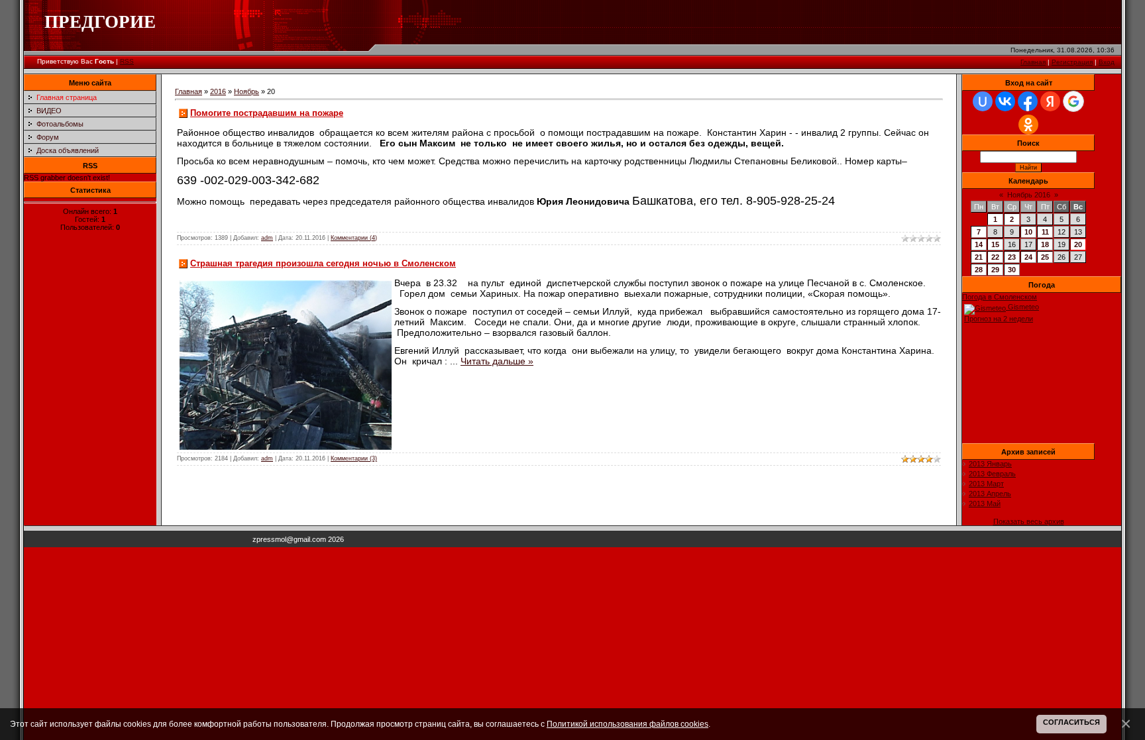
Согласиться (1071, 722)
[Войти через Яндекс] (1050, 101)
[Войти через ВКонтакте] (1005, 101)
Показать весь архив (1028, 521)
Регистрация (1072, 62)
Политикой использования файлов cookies (627, 723)
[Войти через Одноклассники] (1028, 124)
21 (979, 257)
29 (995, 270)
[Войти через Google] (1073, 101)
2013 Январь (990, 464)
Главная (1033, 62)
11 (1045, 232)
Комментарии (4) (354, 238)
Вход (1107, 62)
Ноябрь (246, 91)
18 (1045, 244)
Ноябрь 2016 (1028, 195)
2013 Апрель (990, 494)
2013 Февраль (992, 474)
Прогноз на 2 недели (998, 319)
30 (1012, 270)
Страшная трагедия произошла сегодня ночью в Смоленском (323, 263)
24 (1028, 257)
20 (1078, 244)
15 (995, 244)
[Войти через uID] (983, 101)
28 (979, 270)
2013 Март (986, 484)
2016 (218, 91)
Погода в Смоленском (999, 297)
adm (267, 238)
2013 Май (985, 503)
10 (1028, 232)
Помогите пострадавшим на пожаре (266, 113)
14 (979, 244)
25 (1045, 257)
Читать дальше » (497, 361)
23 (1012, 257)
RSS (127, 61)
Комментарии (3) (354, 458)
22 (995, 257)
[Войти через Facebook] (1028, 101)
